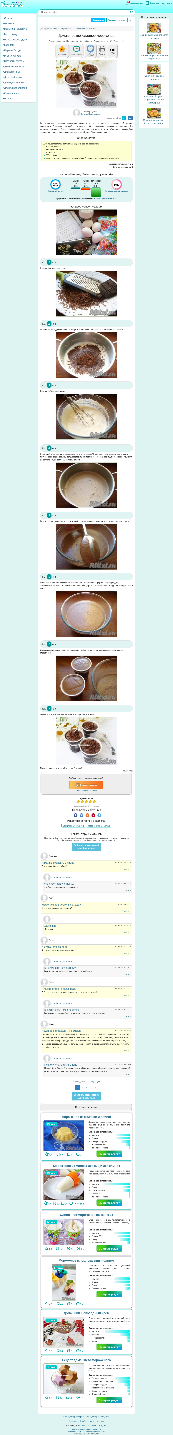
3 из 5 (86, 802)
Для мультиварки (14, 82)
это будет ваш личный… (59, 883)
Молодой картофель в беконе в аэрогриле (154, 121)
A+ (130, 118)
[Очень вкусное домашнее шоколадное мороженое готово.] (86, 741)
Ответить (126, 869)
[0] (92, 52)
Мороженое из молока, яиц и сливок (86, 1260)
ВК (83, 1425)
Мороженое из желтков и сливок (86, 1116)
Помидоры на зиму (116, 20)
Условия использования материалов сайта (87, 1431)
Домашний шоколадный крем (86, 1313)
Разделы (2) (119, 41)
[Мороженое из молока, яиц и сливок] (64, 1282)
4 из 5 (91, 802)
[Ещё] (130, 20)
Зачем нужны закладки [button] (86, 790)
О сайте (83, 1420)
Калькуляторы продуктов (97, 1416)
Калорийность (86, 41)
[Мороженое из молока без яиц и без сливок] (63, 1184)
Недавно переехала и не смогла (61, 1030)
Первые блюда (12, 50)
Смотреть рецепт (109, 1154)
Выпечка (9, 23)
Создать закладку (88, 785)
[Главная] (12, 4)
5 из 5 (95, 802)
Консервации (11, 93)
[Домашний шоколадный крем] (63, 1331)
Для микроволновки (15, 87)
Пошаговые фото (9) (103, 41)
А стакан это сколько (54, 946)
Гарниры (9, 45)
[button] (102, 53)
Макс (94, 1425)
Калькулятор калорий (73, 1416)
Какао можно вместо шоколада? (61, 904)
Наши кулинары (96, 1420)
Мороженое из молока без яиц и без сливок (86, 1165)
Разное (8, 98)
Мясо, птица (11, 34)
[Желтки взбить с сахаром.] (86, 417)
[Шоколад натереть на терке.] (86, 294)
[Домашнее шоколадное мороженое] (86, 84)
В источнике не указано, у (60, 967)
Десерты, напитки (14, 66)
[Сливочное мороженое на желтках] (63, 1231)
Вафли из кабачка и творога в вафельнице (154, 36)
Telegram (102, 1425)
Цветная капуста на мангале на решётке (154, 57)
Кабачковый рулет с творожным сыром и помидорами (154, 99)
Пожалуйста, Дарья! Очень (60, 1064)
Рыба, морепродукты (16, 39)
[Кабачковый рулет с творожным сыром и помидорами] (154, 89)
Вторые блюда (12, 55)
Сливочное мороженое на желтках (86, 1214)
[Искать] (132, 12)
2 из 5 (82, 802)
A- (124, 118)
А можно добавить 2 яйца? (58, 862)
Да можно (50, 925)
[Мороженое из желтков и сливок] (63, 1135)
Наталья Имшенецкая (61, 877)
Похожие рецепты (57, 41)
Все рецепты (98, 20)
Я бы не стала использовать (59, 988)
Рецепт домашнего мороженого (86, 1360)
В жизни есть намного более (61, 1009)
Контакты (73, 1420)
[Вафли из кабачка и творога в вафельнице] (154, 27)
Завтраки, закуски (14, 61)
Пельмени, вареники (15, 28)
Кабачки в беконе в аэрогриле (154, 77)
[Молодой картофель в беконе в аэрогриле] (154, 112)
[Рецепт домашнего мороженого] (63, 1378)
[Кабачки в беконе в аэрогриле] (154, 68)
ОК (88, 1425)
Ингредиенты (72, 41)
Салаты (8, 18)
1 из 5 (78, 802)
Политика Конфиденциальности (86, 1429)
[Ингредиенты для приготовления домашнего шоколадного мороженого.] (86, 232)
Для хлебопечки (13, 77)
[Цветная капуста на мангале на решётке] (154, 48)
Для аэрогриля (12, 71)
